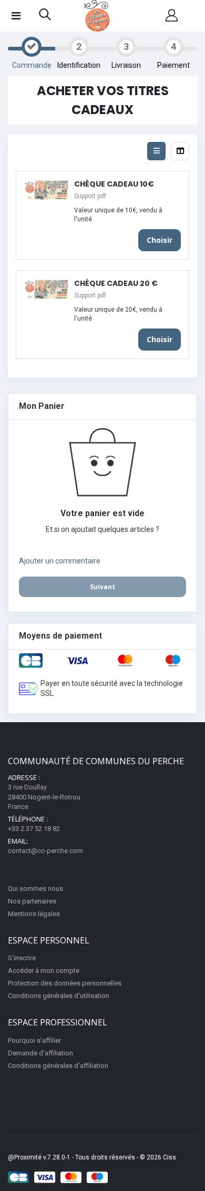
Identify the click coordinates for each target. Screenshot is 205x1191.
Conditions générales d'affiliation (58, 1066)
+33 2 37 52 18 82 (34, 829)
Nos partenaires (32, 901)
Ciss (169, 1157)
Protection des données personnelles (64, 983)
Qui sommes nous (35, 888)
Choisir (159, 240)
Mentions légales (34, 914)
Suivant (102, 586)
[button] (45, 17)
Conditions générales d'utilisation (58, 996)
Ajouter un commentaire (59, 561)
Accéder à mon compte (43, 970)
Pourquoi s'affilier (34, 1040)
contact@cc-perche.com (45, 851)
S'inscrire (22, 958)
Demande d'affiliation (40, 1053)
